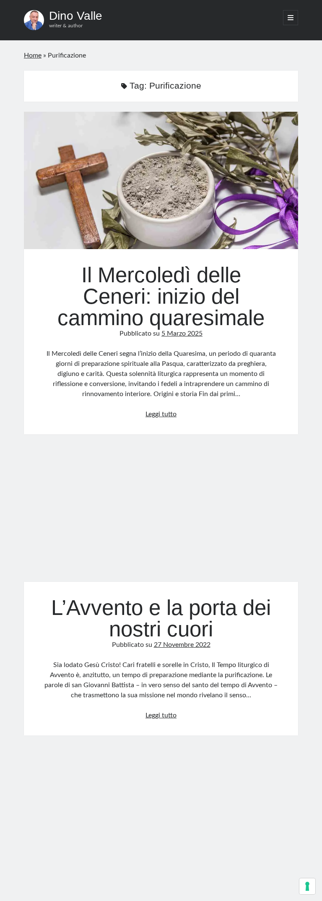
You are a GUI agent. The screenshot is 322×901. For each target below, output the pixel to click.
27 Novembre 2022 (182, 644)
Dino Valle (75, 15)
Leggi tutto (161, 414)
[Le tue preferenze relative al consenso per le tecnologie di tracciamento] (307, 886)
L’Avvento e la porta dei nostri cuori (161, 513)
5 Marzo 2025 (182, 333)
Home (33, 55)
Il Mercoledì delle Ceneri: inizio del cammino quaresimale (161, 180)
